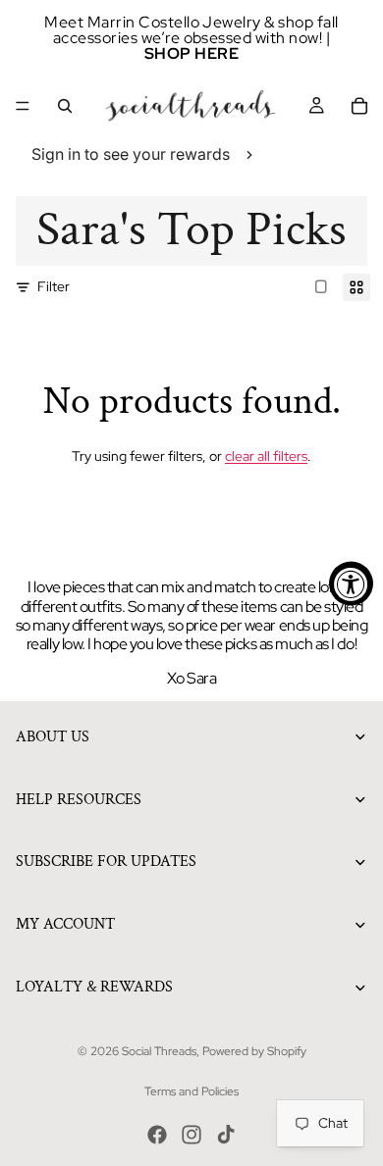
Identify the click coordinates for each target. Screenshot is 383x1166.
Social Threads (159, 1051)
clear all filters (266, 456)
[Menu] (22, 105)
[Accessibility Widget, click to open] (351, 583)
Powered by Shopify (254, 1051)
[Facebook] (157, 1134)
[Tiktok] (226, 1134)
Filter (53, 286)
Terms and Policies (191, 1091)
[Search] (64, 105)
